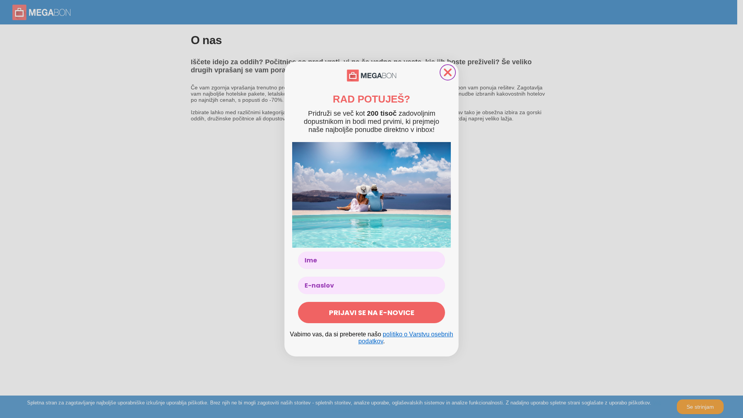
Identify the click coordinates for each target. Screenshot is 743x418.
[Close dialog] (447, 72)
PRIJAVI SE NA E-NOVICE (371, 312)
